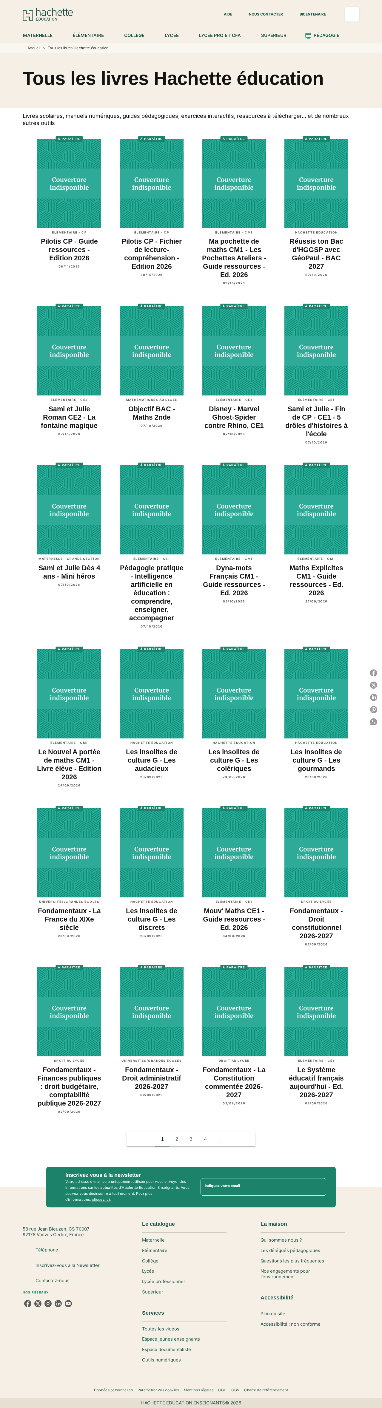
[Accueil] (48, 14)
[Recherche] (352, 14)
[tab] (41, 35)
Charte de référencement (266, 1390)
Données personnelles (113, 1390)
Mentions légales (199, 1390)
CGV (235, 1390)
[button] (224, 14)
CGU (222, 1390)
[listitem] (28, 1304)
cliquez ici (101, 1199)
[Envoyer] (319, 1187)
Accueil (34, 48)
